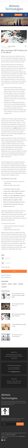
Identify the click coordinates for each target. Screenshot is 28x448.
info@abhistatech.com (15, 371)
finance (10, 284)
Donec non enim (18, 133)
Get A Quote (18, 14)
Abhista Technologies (11, 434)
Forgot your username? (6, 275)
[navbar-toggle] (2, 15)
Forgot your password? (5, 277)
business (4, 284)
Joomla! (2, 436)
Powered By (3, 440)
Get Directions (14, 358)
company (21, 284)
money (15, 284)
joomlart (4, 286)
